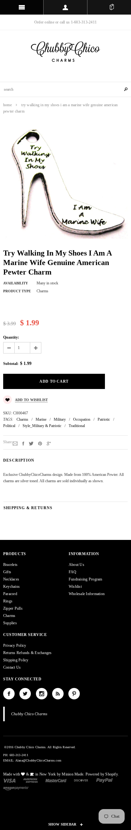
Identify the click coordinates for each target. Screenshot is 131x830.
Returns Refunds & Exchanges (27, 653)
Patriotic (104, 419)
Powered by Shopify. (102, 774)
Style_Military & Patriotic (42, 426)
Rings (7, 601)
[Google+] (49, 443)
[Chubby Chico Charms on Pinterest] (74, 693)
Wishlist (75, 586)
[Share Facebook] (23, 443)
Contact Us (12, 667)
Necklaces (11, 579)
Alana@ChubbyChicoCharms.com (38, 760)
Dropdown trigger (65, 7)
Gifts (7, 572)
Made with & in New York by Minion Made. (43, 774)
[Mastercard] (55, 780)
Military (60, 419)
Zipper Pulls (13, 608)
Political (9, 426)
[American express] (30, 780)
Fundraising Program (85, 579)
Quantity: (11, 337)
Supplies (10, 623)
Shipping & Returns (28, 508)
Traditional (77, 426)
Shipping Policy (16, 660)
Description (18, 460)
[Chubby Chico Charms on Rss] (58, 693)
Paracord (10, 594)
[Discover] (81, 780)
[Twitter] (31, 443)
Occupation (81, 419)
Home (7, 105)
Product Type (17, 291)
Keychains (11, 586)
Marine (41, 419)
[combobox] (65, 89)
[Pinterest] (40, 443)
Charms (22, 419)
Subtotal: (10, 363)
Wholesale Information (87, 594)
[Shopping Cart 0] (111, 7)
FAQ (73, 572)
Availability (15, 283)
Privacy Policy (14, 645)
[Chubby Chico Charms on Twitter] (25, 693)
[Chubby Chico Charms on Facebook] (9, 693)
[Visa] (9, 780)
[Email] (15, 443)
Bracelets (10, 564)
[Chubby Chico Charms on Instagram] (41, 693)
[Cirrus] (16, 788)
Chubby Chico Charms (29, 714)
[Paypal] (104, 780)
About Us (76, 564)
